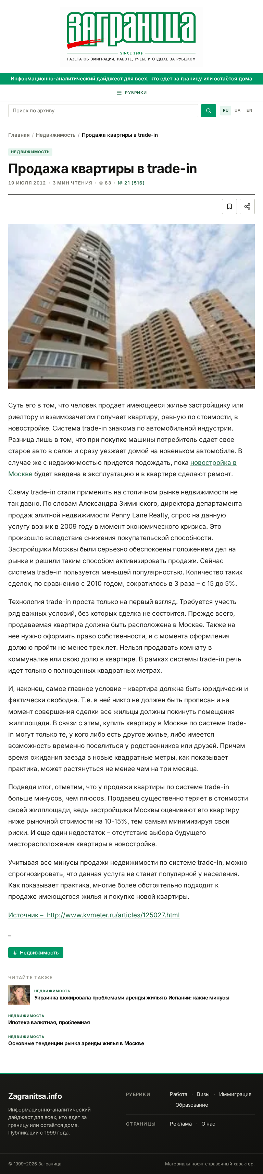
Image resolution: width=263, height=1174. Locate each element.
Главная (19, 135)
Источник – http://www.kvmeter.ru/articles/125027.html (94, 915)
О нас (208, 1123)
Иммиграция (235, 1094)
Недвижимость (56, 135)
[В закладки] (229, 206)
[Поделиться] (247, 206)
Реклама (181, 1123)
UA (237, 110)
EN (249, 110)
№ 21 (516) (131, 183)
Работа (178, 1094)
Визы (203, 1094)
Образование (191, 1105)
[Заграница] (131, 37)
